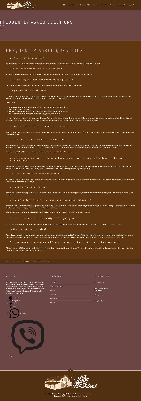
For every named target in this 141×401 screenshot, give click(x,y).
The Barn (53, 282)
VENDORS (112, 5)
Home (19, 261)
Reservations (54, 298)
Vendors (53, 294)
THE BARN (71, 5)
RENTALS (103, 5)
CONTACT (132, 5)
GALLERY (95, 5)
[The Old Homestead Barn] (21, 4)
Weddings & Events (56, 286)
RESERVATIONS (121, 5)
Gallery (52, 290)
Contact (53, 302)
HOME (63, 5)
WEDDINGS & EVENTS (83, 5)
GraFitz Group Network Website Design (74, 396)
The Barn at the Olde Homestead (86, 394)
